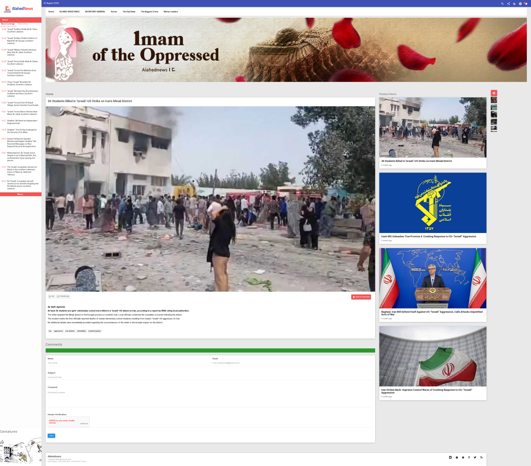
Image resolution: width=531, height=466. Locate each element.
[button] (508, 4)
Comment (52, 387)
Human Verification (57, 414)
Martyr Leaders (171, 12)
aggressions (58, 331)
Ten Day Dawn (129, 12)
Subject (51, 373)
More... (20, 194)
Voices (114, 12)
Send (51, 436)
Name (50, 358)
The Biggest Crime (149, 12)
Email (215, 358)
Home (49, 94)
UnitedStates (81, 331)
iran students (70, 331)
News (5, 20)
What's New (23, 24)
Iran (50, 331)
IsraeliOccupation (94, 331)
